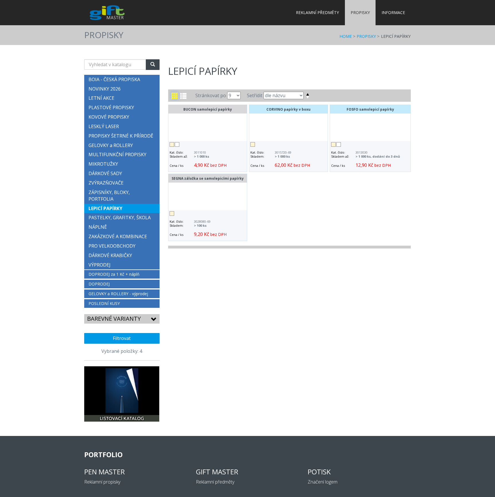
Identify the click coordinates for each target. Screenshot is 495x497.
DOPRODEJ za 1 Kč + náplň (114, 274)
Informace (393, 12)
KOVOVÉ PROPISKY (109, 117)
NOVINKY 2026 (105, 89)
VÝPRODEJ (100, 265)
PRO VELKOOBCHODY (112, 246)
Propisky (360, 12)
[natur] (172, 144)
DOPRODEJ (99, 284)
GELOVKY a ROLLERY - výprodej (118, 293)
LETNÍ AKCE (101, 98)
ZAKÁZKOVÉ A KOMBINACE (118, 236)
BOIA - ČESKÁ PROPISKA (114, 79)
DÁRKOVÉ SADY (105, 173)
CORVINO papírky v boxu (288, 109)
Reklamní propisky (102, 482)
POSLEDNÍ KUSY (104, 303)
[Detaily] (183, 95)
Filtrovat (122, 338)
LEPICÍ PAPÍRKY (395, 36)
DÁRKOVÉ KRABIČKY (110, 255)
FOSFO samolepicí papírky (370, 109)
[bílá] (177, 144)
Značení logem (322, 482)
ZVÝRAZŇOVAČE (106, 183)
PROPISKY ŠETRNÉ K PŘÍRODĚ (121, 136)
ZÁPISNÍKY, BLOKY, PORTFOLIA (109, 195)
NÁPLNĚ (98, 227)
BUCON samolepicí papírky (207, 109)
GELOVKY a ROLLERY (111, 145)
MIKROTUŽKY (103, 164)
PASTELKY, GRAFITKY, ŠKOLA (120, 217)
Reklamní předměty (317, 12)
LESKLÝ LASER (104, 126)
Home (345, 36)
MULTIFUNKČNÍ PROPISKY (117, 154)
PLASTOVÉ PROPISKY (111, 107)
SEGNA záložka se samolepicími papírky (208, 178)
